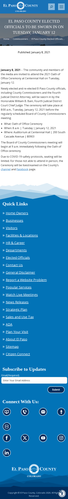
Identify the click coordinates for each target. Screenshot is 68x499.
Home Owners (17, 213)
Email (10, 375)
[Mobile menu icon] (61, 6)
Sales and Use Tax (20, 317)
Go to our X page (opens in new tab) (26, 440)
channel (6, 169)
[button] (51, 6)
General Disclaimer (20, 272)
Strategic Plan (16, 309)
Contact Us (14, 265)
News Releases (17, 302)
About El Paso (16, 339)
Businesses (14, 220)
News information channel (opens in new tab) (8, 414)
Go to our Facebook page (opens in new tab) (8, 440)
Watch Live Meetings (22, 294)
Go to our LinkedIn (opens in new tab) (8, 455)
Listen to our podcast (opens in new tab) (62, 414)
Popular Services (19, 287)
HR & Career (15, 243)
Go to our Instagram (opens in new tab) (62, 440)
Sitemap (12, 346)
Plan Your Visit (17, 332)
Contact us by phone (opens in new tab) (26, 414)
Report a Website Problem (26, 280)
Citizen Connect (18, 354)
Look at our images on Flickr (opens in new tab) (8, 428)
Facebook (22, 169)
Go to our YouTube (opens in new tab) (44, 440)
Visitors (11, 228)
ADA (9, 324)
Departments (16, 250)
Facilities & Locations (22, 235)
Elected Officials (18, 257)
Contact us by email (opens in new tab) (44, 414)
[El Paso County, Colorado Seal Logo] (34, 476)
